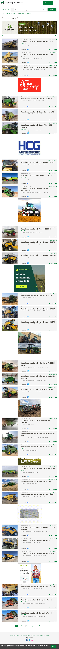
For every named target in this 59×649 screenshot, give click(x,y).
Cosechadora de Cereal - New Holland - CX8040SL (38, 255)
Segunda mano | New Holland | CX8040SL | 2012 (32, 257)
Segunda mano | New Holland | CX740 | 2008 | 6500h (33, 164)
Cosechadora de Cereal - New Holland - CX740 (37, 162)
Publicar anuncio (48, 3)
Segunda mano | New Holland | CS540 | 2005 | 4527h (33, 496)
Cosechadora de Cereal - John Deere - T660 (36, 482)
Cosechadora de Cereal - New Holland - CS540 (37, 495)
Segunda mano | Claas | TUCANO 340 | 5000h (32, 391)
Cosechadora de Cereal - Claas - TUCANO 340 (37, 389)
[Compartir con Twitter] (28, 49)
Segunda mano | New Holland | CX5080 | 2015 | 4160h (34, 310)
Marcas (47, 635)
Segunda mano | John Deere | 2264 (29, 297)
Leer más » (35, 646)
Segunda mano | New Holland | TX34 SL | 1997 (32, 588)
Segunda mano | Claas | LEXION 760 (29, 179)
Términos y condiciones (25, 635)
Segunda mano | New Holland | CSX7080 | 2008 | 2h (33, 69)
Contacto (33, 635)
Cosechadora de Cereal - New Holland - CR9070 (38, 322)
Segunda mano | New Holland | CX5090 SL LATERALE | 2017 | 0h (36, 531)
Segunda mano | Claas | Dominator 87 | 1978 (32, 113)
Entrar (40, 3)
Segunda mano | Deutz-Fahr (28, 424)
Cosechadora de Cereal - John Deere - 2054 (36, 447)
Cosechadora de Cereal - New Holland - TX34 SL (38, 587)
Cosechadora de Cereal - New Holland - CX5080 (38, 309)
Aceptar (53, 646)
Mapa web (42, 635)
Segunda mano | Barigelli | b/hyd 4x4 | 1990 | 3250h (33, 603)
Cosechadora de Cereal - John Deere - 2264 (36, 296)
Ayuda (37, 635)
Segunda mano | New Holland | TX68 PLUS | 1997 (32, 58)
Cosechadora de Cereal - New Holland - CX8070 (38, 242)
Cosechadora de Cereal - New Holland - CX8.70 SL (38, 553)
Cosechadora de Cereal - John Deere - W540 (36, 99)
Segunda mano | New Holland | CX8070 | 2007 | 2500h (34, 244)
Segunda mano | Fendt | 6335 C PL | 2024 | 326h (32, 232)
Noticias (36, 3)
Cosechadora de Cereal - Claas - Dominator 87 (37, 112)
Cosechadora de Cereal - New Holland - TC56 (37, 41)
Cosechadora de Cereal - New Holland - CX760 (37, 540)
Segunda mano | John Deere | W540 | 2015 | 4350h (33, 100)
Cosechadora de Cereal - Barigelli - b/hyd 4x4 (37, 600)
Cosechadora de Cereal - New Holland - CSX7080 (38, 68)
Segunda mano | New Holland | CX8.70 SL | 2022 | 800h (34, 555)
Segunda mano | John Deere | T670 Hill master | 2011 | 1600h (35, 367)
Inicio (3, 13)
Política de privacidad (14, 635)
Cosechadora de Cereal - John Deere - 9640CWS (38, 468)
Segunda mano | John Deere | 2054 (29, 450)
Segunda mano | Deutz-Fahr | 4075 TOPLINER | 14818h (34, 131)
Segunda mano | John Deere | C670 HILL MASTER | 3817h (34, 380)
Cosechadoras (14, 13)
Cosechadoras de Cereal (25, 13)
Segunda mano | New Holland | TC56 (30, 45)
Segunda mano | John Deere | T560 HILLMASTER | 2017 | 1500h (35, 192)
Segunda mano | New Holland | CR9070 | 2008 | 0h (33, 324)
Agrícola (8, 13)
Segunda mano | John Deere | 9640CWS (30, 472)
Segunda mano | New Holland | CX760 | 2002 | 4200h (33, 542)
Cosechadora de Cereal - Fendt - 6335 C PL (36, 229)
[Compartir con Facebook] (27, 49)
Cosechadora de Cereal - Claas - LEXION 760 (36, 175)
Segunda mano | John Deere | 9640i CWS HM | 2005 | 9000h (35, 437)
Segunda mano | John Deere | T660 (29, 483)
